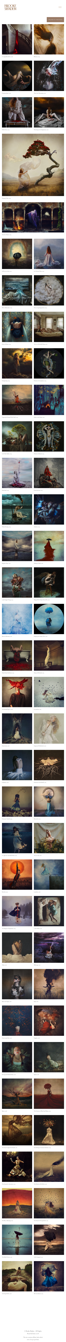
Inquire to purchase (55, 19)
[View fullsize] (17, 39)
